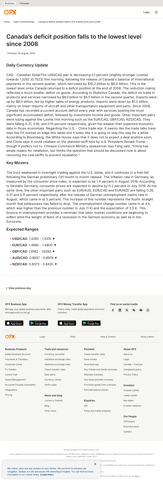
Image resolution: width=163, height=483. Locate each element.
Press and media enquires (97, 411)
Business (9, 3)
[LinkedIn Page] (119, 310)
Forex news (50, 411)
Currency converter (55, 354)
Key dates (129, 400)
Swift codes (51, 384)
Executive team (131, 426)
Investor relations (132, 405)
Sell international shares (96, 390)
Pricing (8, 395)
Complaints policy (133, 369)
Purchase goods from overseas (100, 384)
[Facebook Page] (112, 310)
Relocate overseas (93, 374)
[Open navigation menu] (156, 12)
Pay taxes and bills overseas (98, 379)
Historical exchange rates (57, 364)
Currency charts (53, 379)
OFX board (129, 421)
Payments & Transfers (16, 359)
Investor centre (131, 390)
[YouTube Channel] (140, 310)
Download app (91, 364)
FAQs (72, 336)
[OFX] (10, 12)
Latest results (130, 395)
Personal (24, 3)
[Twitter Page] (126, 310)
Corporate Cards (13, 364)
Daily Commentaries (24, 21)
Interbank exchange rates (58, 359)
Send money (90, 359)
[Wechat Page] (133, 310)
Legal (126, 359)
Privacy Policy (131, 374)
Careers (128, 431)
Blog (47, 405)
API (86, 405)
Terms (136, 476)
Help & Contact (108, 336)
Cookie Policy (47, 474)
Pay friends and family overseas (100, 369)
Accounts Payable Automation (20, 384)
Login (146, 12)
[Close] (95, 464)
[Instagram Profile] (147, 310)
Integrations (11, 390)
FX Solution (11, 369)
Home (7, 21)
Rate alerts (50, 374)
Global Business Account (17, 354)
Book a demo (147, 336)
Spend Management (15, 379)
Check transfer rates (55, 369)
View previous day (19, 288)
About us (128, 354)
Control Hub (11, 374)
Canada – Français (133, 364)
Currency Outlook (53, 400)
